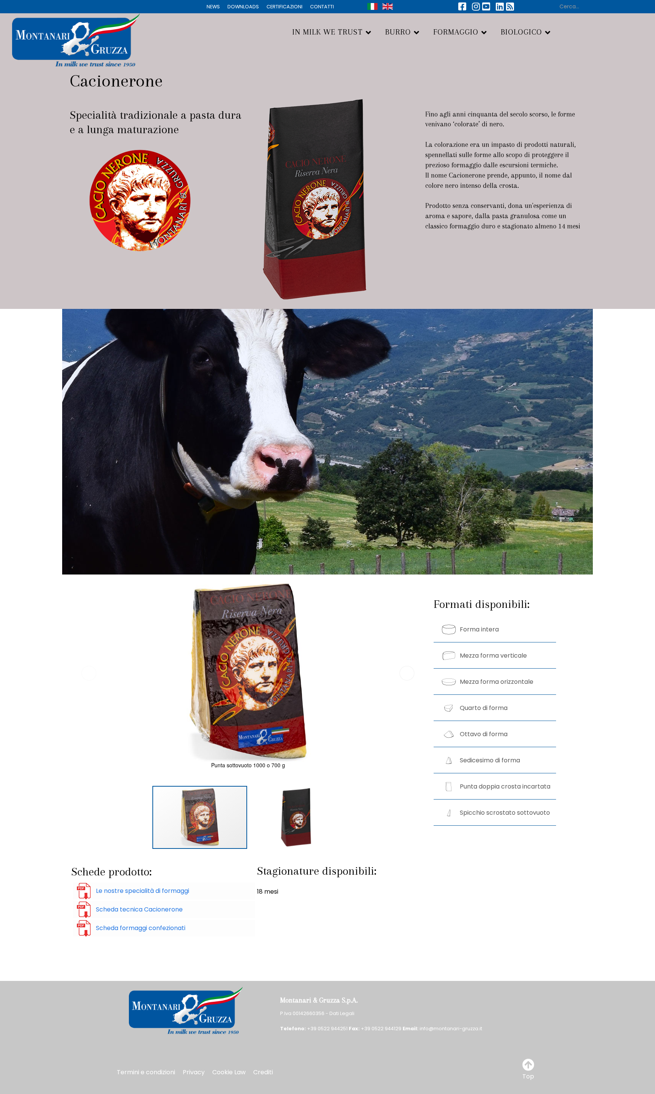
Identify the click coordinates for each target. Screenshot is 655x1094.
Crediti (263, 1072)
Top (528, 1076)
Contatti (322, 6)
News (213, 6)
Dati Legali (341, 1013)
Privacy (194, 1072)
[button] (407, 673)
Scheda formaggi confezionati (140, 928)
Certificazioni (284, 6)
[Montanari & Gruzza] (70, 38)
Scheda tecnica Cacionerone (139, 909)
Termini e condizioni (146, 1072)
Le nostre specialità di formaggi (142, 890)
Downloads (243, 6)
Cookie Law (229, 1072)
